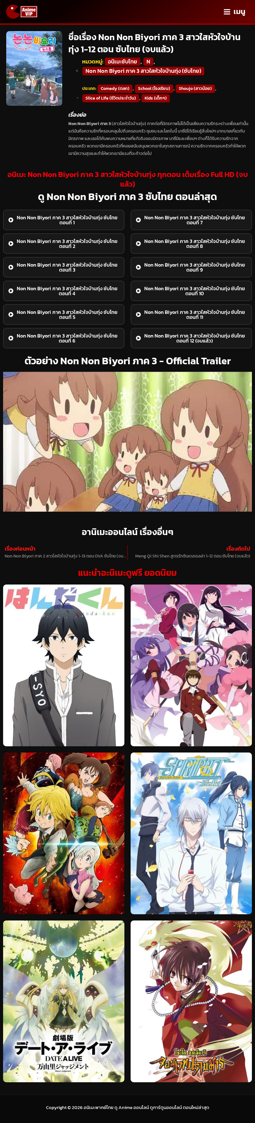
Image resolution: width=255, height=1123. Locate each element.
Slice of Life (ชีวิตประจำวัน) (111, 98)
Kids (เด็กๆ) (156, 98)
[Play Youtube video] (127, 442)
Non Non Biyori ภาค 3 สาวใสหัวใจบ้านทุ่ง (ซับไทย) (143, 71)
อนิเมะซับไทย (122, 62)
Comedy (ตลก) (115, 88)
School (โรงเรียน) (154, 88)
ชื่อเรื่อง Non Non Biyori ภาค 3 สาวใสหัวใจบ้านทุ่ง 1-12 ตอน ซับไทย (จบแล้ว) (154, 43)
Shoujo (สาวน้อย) (195, 88)
